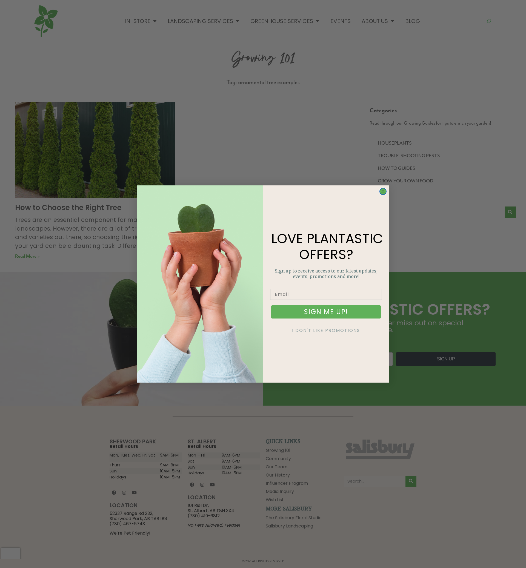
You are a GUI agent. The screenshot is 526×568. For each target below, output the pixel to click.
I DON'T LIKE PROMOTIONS (326, 330)
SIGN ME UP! (326, 311)
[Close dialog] (383, 191)
